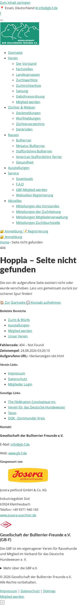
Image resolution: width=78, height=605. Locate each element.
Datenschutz (17, 379)
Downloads (24, 179)
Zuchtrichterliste (28, 85)
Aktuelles (15, 201)
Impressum (16, 373)
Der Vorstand (26, 63)
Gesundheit (25, 162)
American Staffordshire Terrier (39, 157)
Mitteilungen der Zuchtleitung (38, 212)
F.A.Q (20, 184)
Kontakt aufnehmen (43, 302)
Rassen (13, 135)
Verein (13, 58)
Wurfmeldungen (28, 118)
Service (13, 173)
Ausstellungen (18, 168)
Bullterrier (23, 140)
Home (4, 242)
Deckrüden (24, 129)
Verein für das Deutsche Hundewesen (36, 407)
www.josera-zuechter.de (18, 515)
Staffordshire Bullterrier (34, 151)
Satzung (22, 91)
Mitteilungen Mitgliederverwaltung (42, 217)
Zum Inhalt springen (15, 2)
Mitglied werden (28, 102)
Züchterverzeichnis (30, 124)
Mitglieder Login (20, 384)
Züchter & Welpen (21, 107)
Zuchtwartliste (27, 80)
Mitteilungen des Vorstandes (37, 206)
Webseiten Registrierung (34, 195)
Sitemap (49, 591)
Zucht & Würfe (19, 320)
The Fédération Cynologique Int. (32, 402)
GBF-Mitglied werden (31, 190)
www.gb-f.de (17, 453)
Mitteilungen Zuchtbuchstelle (38, 222)
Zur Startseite (13, 302)
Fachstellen (24, 69)
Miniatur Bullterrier (30, 146)
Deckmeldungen (28, 113)
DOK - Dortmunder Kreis (26, 418)
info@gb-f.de (20, 444)
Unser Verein (18, 336)
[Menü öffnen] (1, 20)
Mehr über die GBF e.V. (20, 568)
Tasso (12, 413)
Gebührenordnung (30, 96)
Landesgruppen (28, 74)
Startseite (15, 52)
